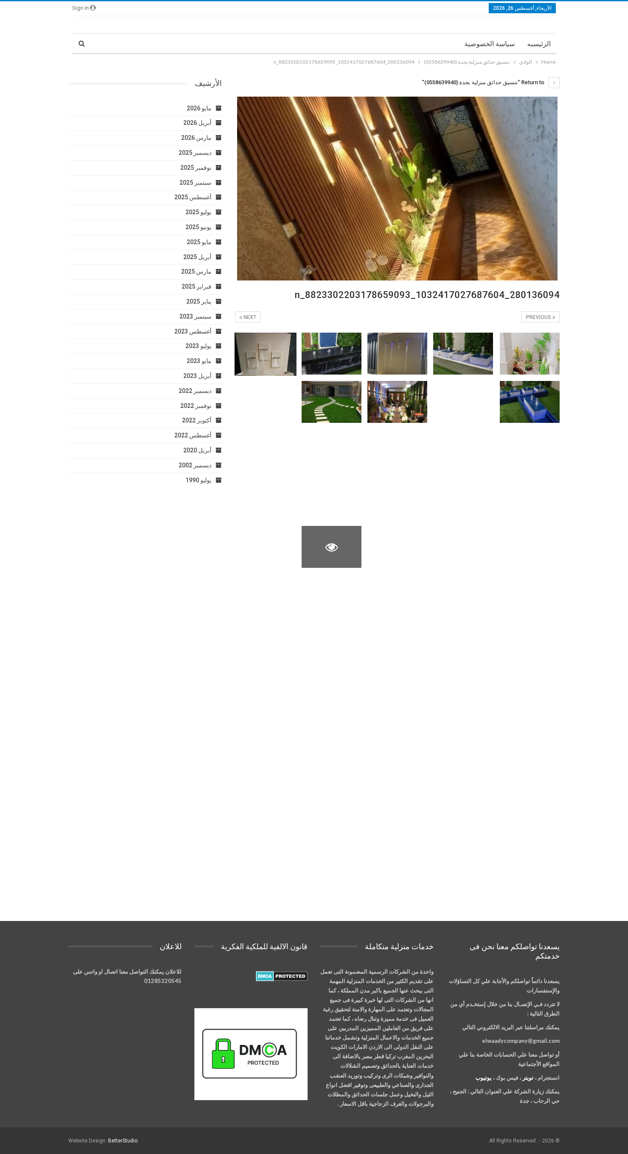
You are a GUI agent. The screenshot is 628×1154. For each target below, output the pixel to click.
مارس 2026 (196, 137)
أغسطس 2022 (192, 435)
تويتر (528, 1077)
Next (249, 317)
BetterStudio (123, 1141)
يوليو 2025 (198, 212)
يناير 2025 (198, 301)
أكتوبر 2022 (196, 420)
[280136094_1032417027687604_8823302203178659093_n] (530, 354)
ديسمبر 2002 (195, 465)
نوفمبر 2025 (195, 167)
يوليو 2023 (198, 345)
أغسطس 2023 (192, 331)
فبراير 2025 (196, 286)
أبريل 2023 (197, 375)
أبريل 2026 (197, 122)
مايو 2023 (199, 360)
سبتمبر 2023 (195, 316)
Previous (539, 317)
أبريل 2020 (197, 450)
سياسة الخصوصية (489, 44)
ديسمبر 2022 (195, 390)
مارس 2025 (196, 271)
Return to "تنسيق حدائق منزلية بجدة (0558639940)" (484, 82)
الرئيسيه (539, 44)
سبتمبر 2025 (195, 182)
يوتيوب (483, 1077)
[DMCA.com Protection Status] (282, 976)
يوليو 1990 (198, 480)
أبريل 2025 (197, 257)
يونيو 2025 (198, 227)
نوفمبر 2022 (195, 405)
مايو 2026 (199, 108)
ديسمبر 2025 (195, 152)
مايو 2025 (199, 242)
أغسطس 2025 (192, 197)
